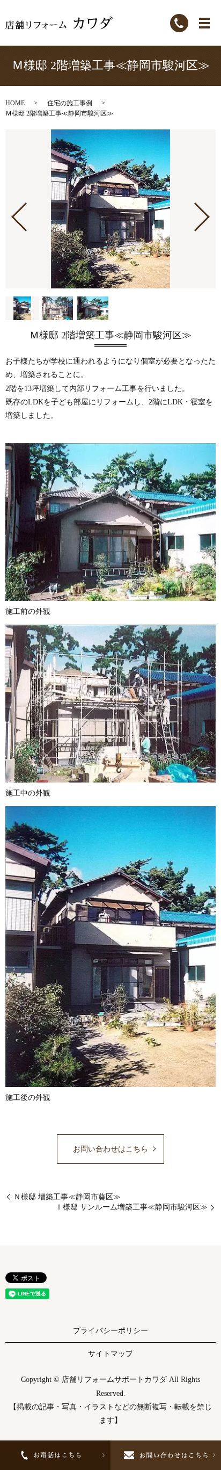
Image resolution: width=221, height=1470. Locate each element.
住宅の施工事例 (69, 103)
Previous (10, 212)
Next (211, 212)
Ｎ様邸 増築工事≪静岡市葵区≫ (67, 1197)
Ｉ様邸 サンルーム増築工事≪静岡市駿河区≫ (131, 1207)
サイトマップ (110, 1354)
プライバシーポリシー (110, 1331)
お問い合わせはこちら (110, 1149)
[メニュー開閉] (204, 23)
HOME (15, 103)
